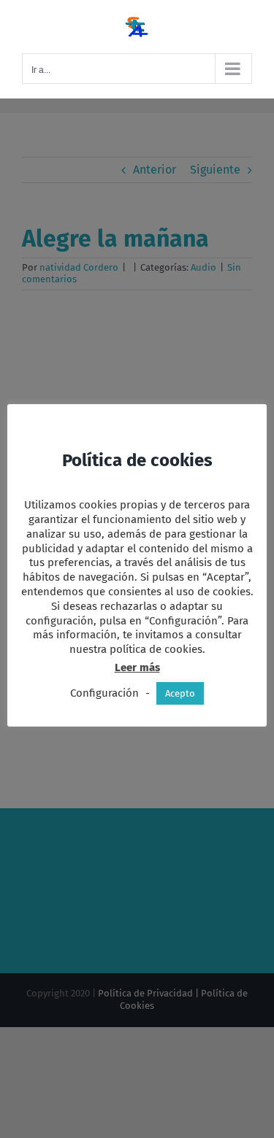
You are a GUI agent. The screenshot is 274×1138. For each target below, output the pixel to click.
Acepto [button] (180, 693)
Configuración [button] (104, 693)
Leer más (137, 667)
